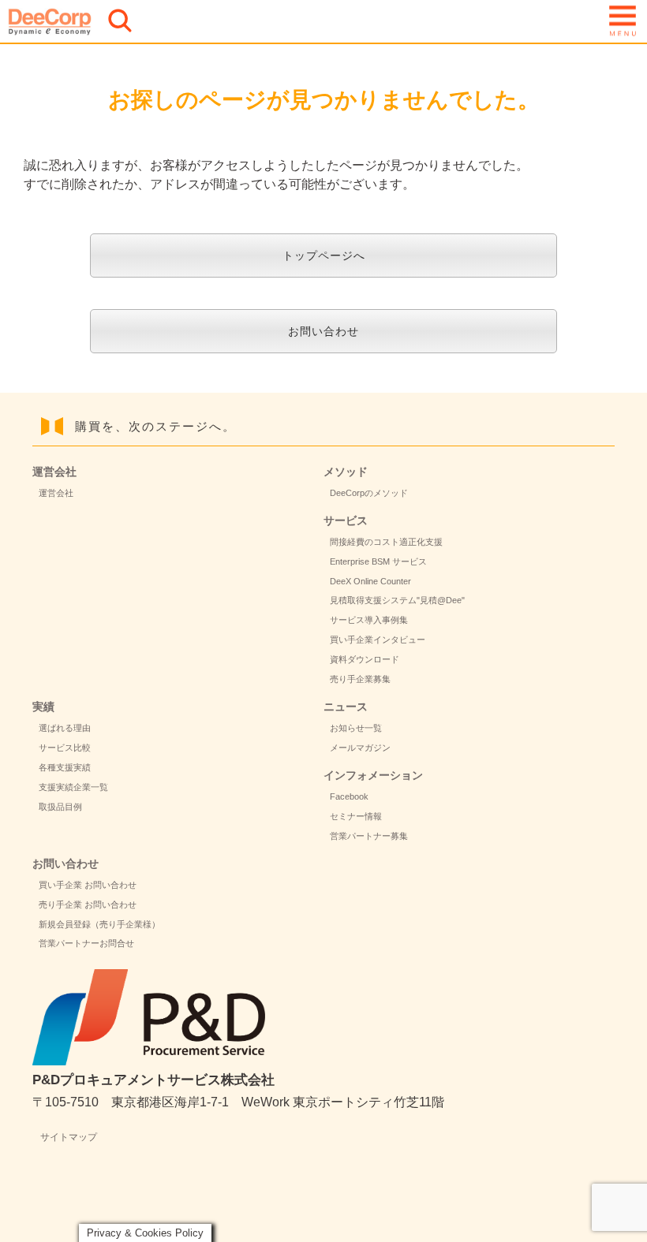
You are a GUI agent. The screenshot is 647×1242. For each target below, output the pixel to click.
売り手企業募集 (360, 679)
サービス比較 (65, 747)
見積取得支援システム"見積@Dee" (397, 600)
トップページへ (323, 255)
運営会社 (56, 493)
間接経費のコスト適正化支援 (386, 541)
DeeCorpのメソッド (369, 493)
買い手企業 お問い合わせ (88, 885)
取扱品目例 (60, 806)
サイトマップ (68, 1137)
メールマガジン (360, 747)
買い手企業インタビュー (377, 639)
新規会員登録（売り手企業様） (99, 924)
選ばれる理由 (65, 728)
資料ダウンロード (364, 659)
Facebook (349, 796)
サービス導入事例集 (369, 620)
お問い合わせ (323, 331)
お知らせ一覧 (356, 728)
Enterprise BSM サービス (378, 561)
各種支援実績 (65, 767)
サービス (346, 520)
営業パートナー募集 (369, 836)
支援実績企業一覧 (73, 787)
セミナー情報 (356, 816)
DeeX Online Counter (370, 581)
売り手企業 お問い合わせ (88, 904)
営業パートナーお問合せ (86, 943)
